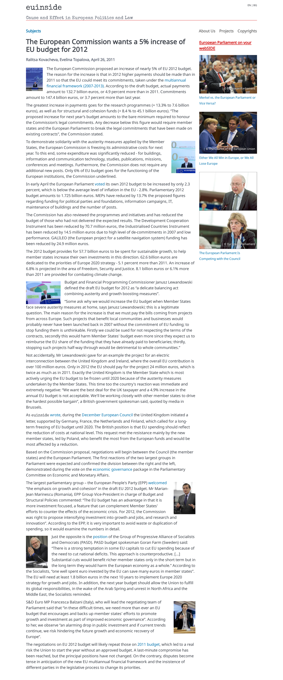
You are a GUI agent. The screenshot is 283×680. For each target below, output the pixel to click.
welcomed (157, 482)
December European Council (107, 414)
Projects (226, 30)
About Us (207, 30)
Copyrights (247, 30)
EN (249, 5)
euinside (44, 8)
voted (100, 184)
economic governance (112, 469)
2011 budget (148, 644)
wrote (55, 414)
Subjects (33, 30)
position (100, 536)
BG (255, 5)
